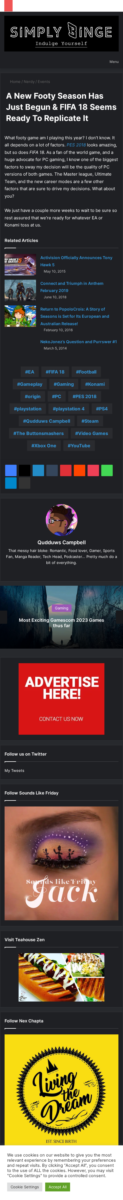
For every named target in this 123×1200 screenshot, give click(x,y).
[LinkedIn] (38, 470)
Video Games (93, 433)
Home (15, 81)
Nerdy (29, 81)
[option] (61, 617)
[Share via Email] (24, 483)
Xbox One (45, 445)
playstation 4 (70, 409)
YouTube (80, 445)
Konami (96, 384)
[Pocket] (93, 470)
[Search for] (95, 61)
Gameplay (31, 384)
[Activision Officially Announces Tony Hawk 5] (20, 264)
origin (34, 396)
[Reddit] (79, 470)
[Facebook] (11, 470)
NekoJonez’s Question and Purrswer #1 (78, 341)
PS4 (103, 409)
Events (44, 81)
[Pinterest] (66, 470)
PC (58, 396)
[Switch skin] (85, 61)
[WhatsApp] (107, 470)
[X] (24, 470)
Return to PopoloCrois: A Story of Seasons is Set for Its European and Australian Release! (74, 316)
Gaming (65, 384)
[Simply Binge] (61, 33)
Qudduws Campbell (48, 421)
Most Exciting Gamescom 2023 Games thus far (61, 622)
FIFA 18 (57, 372)
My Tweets (14, 770)
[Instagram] (73, 572)
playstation (29, 409)
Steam (91, 421)
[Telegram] (11, 483)
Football (87, 372)
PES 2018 (76, 145)
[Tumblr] (52, 470)
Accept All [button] (58, 1187)
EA (31, 372)
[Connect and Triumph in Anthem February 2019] (20, 290)
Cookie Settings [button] (25, 1187)
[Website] (49, 572)
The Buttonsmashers (40, 433)
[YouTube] (65, 572)
